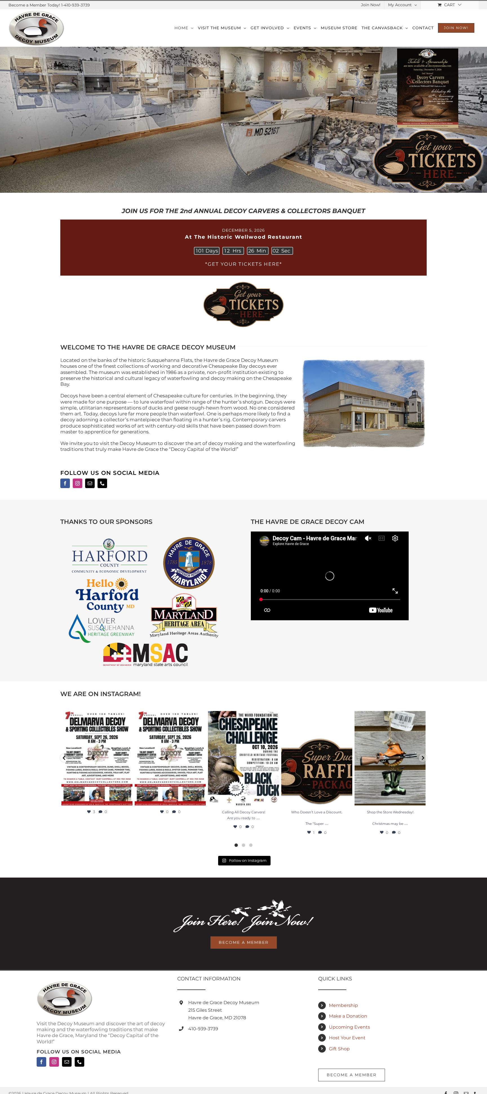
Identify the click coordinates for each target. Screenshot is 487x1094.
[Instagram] (54, 1062)
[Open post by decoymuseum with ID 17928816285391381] (390, 758)
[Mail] (67, 1062)
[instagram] (77, 483)
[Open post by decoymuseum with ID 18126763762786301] (170, 758)
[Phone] (79, 1062)
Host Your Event (347, 1037)
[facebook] (65, 483)
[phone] (102, 483)
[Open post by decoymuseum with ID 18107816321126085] (243, 758)
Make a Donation (348, 1016)
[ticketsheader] (243, 282)
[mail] (90, 483)
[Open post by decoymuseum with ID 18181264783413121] (316, 758)
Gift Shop (339, 1048)
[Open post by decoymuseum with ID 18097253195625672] (96, 758)
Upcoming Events (349, 1027)
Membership (343, 1005)
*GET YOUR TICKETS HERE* (243, 264)
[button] (64, 758)
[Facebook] (41, 1062)
